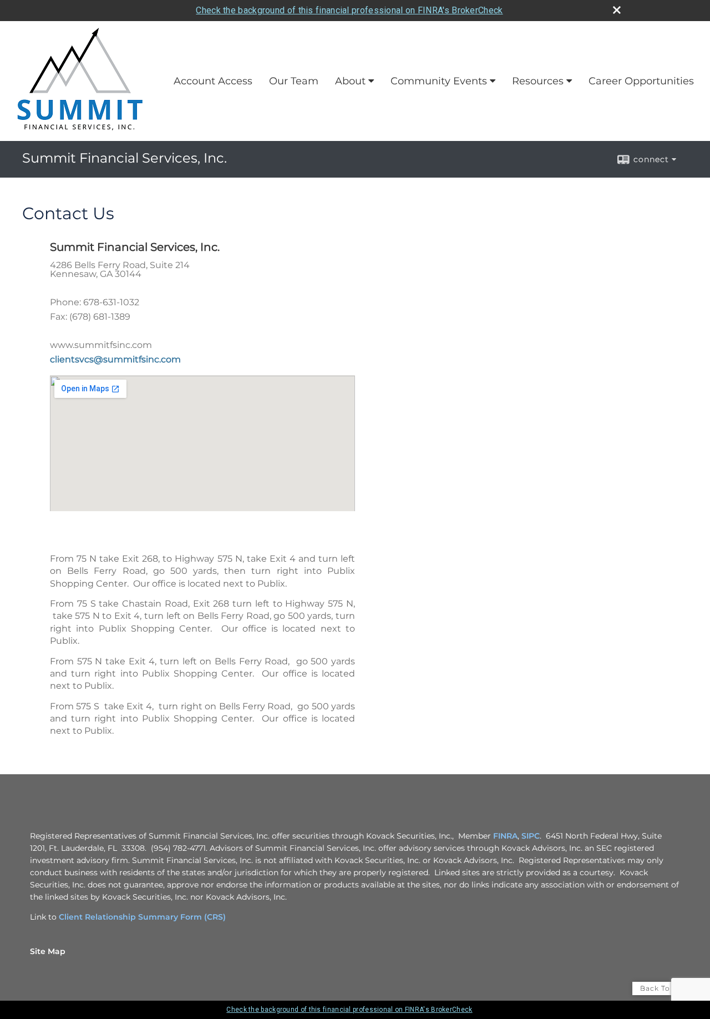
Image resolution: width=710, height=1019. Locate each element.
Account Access (213, 81)
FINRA (505, 836)
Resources (538, 81)
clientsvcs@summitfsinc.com (115, 359)
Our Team (293, 81)
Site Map (47, 951)
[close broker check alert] (616, 10)
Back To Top (663, 988)
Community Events (438, 81)
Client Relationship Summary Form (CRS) (142, 917)
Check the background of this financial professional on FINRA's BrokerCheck (349, 10)
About (350, 81)
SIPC (530, 836)
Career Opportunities (641, 81)
